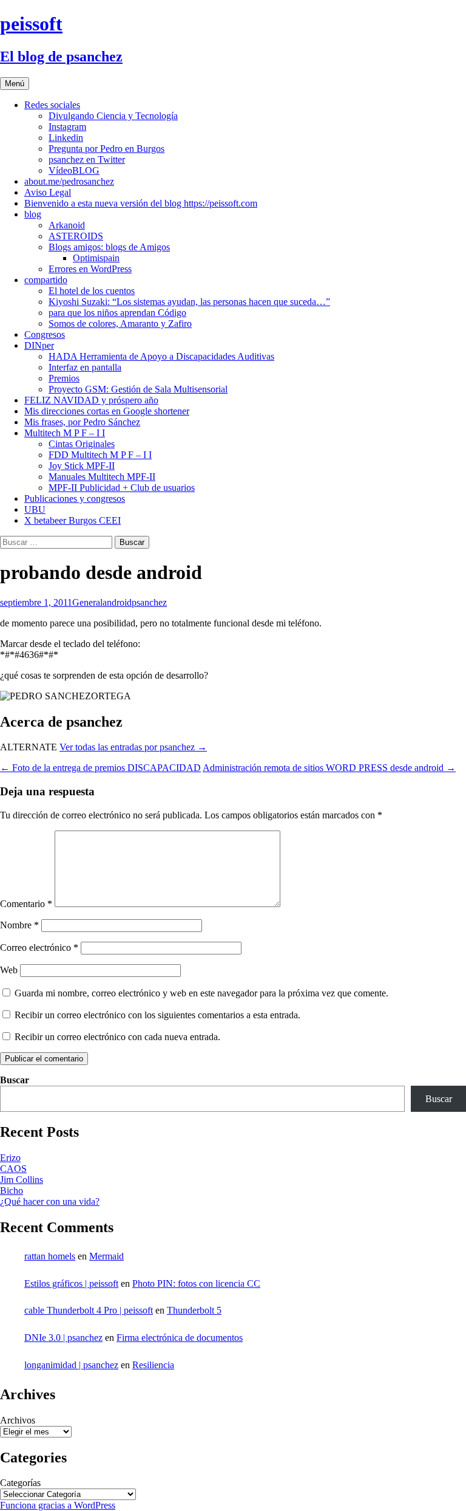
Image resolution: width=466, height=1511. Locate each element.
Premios (64, 378)
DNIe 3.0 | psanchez (63, 1337)
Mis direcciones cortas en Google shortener (106, 411)
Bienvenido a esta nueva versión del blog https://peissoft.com (140, 203)
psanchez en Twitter (87, 159)
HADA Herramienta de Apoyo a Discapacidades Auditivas (161, 356)
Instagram (67, 127)
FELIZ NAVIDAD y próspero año (91, 400)
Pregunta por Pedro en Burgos (106, 148)
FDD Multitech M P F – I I (100, 455)
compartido (45, 280)
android (117, 602)
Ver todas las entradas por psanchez (133, 747)
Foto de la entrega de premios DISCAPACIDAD (100, 767)
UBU (35, 509)
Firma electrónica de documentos (179, 1337)
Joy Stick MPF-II (82, 466)
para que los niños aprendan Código (117, 312)
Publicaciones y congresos (74, 498)
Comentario (26, 904)
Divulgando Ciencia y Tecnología (113, 116)
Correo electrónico (39, 947)
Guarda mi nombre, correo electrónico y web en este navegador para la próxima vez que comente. (201, 993)
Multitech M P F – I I (64, 433)
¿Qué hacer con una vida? (50, 1201)
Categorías (20, 1483)
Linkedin (66, 137)
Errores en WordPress (90, 269)
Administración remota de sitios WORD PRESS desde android (329, 767)
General (87, 602)
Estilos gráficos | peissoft (71, 1283)
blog (32, 214)
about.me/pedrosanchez (69, 181)
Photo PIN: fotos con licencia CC (196, 1283)
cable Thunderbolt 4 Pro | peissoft (88, 1310)
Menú (14, 83)
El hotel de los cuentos (92, 291)
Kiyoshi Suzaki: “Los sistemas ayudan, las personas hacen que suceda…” (189, 301)
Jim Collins (21, 1179)
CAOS (13, 1168)
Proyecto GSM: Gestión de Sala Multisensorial (138, 389)
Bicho (11, 1190)
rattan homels (49, 1256)
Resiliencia (153, 1365)
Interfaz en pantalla (85, 367)
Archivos (17, 1420)
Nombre (19, 925)
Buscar (14, 1080)
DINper (39, 345)
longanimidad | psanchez (71, 1365)
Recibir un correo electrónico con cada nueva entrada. (117, 1037)
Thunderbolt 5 (194, 1310)
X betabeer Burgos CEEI (72, 520)
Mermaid (106, 1256)
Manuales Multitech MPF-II (102, 476)
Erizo (10, 1158)
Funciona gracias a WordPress (57, 1505)
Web (9, 970)
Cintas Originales (82, 444)
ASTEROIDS (76, 236)
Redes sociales (52, 105)
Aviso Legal (47, 192)
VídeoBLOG (74, 170)
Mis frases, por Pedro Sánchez (82, 422)
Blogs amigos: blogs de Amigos (109, 247)
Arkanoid (67, 225)
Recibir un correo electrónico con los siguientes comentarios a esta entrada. (157, 1015)
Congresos (44, 334)
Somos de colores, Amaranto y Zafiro (120, 323)
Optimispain (96, 258)
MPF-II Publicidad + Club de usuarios (122, 487)
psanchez (149, 602)
